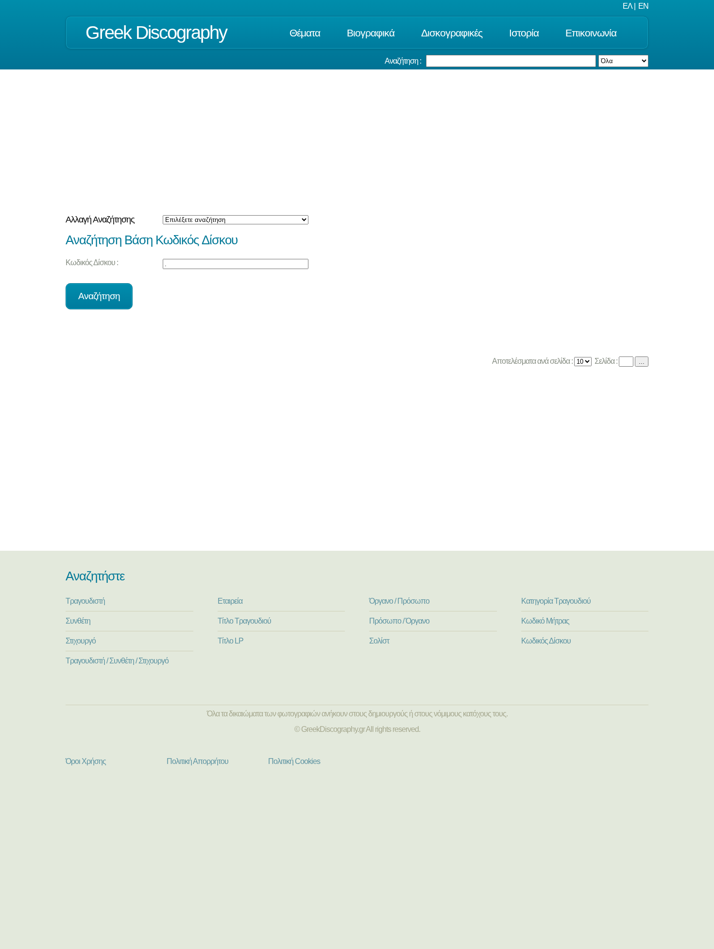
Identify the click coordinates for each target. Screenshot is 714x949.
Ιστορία (524, 32)
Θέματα (304, 32)
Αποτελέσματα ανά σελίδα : (532, 361)
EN (643, 6)
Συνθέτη (78, 621)
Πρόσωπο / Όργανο (399, 621)
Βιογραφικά (370, 32)
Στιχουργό (81, 641)
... (642, 361)
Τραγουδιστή (85, 601)
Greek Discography (156, 32)
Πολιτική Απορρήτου (197, 761)
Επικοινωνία (590, 32)
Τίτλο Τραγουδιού (244, 621)
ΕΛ (627, 6)
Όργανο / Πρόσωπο (399, 601)
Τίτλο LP (230, 641)
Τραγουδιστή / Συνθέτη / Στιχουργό (117, 661)
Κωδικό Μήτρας (545, 621)
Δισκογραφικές (451, 32)
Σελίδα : (605, 361)
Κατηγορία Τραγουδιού (556, 601)
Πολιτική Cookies (294, 761)
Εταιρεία (230, 601)
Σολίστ (379, 641)
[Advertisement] (357, 142)
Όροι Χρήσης (86, 761)
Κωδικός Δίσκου (546, 641)
